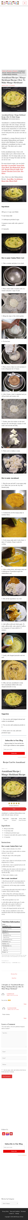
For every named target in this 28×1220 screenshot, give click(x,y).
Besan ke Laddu (14, 169)
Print (14, 809)
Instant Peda (20, 165)
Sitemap (17, 1213)
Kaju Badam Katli (15, 167)
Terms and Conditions (15, 1211)
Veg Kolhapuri (18, 179)
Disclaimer (23, 1211)
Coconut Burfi (12, 165)
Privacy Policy (5, 1211)
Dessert (15, 71)
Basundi (7, 169)
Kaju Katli (4, 165)
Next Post (14, 978)
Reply (25, 1004)
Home (4, 71)
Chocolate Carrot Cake (13, 171)
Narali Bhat (10, 179)
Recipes (9, 71)
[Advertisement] (14, 21)
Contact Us (11, 1213)
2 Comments (12, 85)
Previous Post (14, 974)
